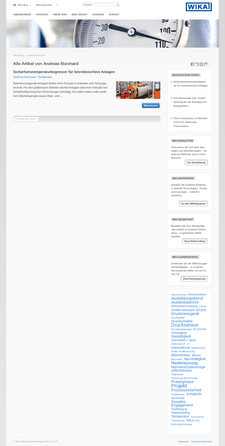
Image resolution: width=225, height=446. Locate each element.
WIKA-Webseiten (44, 5)
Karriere (98, 14)
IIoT (188, 344)
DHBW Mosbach (183, 310)
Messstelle (176, 359)
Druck (201, 310)
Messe (196, 355)
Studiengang (179, 409)
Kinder (174, 351)
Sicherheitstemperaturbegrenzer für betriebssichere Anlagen (64, 72)
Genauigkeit (179, 332)
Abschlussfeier (197, 294)
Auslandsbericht (184, 302)
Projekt (179, 386)
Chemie (203, 306)
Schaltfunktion (178, 394)
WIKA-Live (193, 420)
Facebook (192, 64)
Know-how (60, 14)
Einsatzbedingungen (181, 329)
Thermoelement (197, 417)
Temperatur (45, 77)
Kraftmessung (187, 351)
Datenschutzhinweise (201, 441)
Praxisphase (182, 381)
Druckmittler (178, 317)
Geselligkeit (181, 336)
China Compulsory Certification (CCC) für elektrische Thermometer (190, 122)
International (180, 347)
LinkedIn (205, 64)
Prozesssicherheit (186, 390)
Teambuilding (180, 412)
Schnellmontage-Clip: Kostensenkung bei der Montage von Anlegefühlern (190, 102)
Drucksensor (184, 325)
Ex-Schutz (199, 329)
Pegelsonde (177, 374)
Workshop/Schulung (181, 424)
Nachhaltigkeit (195, 359)
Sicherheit (177, 398)
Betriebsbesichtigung (184, 306)
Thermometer (178, 420)
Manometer (180, 355)
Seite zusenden (210, 64)
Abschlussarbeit (179, 295)
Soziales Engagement (182, 403)
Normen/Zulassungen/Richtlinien (188, 368)
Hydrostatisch (178, 344)
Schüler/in (194, 394)
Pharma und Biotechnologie (184, 378)
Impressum (183, 441)
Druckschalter (182, 321)
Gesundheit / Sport (183, 340)
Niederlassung (184, 363)
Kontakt (114, 14)
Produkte (42, 14)
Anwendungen (22, 14)
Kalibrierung (198, 347)
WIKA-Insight (80, 14)
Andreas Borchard (36, 55)
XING (201, 64)
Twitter (197, 64)
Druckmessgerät (185, 313)
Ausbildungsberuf (187, 298)
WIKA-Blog (23, 5)
